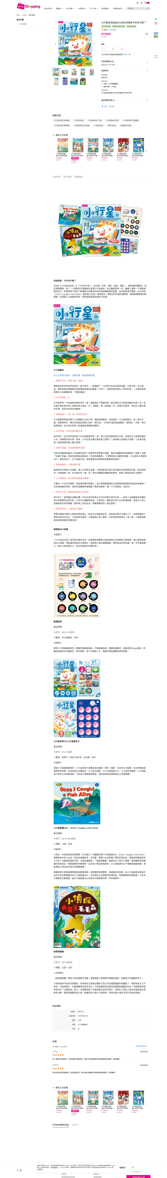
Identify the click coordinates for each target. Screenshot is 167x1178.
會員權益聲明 (97, 1177)
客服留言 (96, 1174)
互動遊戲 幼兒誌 (125, 125)
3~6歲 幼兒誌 (98, 125)
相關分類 (56, 115)
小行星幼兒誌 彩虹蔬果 (81, 125)
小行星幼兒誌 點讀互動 (61, 125)
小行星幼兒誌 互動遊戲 (131, 120)
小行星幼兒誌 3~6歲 (95, 120)
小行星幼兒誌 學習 (112, 120)
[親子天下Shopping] (28, 6)
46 (111, 30)
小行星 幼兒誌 (79, 120)
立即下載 (127, 54)
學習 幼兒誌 (112, 125)
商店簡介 (64, 1174)
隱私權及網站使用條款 (68, 1177)
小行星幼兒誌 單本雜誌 (61, 120)
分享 (105, 106)
